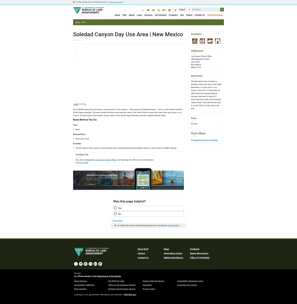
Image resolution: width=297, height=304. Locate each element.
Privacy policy (149, 289)
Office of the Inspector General (122, 285)
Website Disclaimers (173, 257)
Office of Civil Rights (200, 257)
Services (148, 15)
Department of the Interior (109, 276)
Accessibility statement (84, 285)
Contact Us (200, 15)
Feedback (194, 249)
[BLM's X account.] (143, 8)
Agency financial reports (153, 281)
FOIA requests (80, 289)
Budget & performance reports (121, 289)
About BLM (143, 249)
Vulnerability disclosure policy (190, 281)
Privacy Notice (118, 220)
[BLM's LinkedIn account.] (169, 10)
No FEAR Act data (116, 281)
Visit (125, 15)
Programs (173, 15)
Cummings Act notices (187, 285)
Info (182, 15)
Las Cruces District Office (105, 160)
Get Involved (160, 15)
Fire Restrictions (215, 15)
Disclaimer (147, 285)
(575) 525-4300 (82, 163)
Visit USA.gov (130, 294)
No (119, 214)
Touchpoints (173, 225)
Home (117, 15)
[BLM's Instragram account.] (159, 10)
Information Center (173, 253)
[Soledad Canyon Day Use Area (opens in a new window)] (204, 140)
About (131, 15)
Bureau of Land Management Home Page (91, 10)
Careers (141, 253)
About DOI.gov (80, 281)
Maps (166, 249)
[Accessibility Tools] (175, 10)
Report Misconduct (199, 253)
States (189, 15)
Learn (139, 15)
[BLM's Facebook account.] (153, 10)
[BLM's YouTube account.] (148, 10)
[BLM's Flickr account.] (164, 8)
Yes (120, 208)
